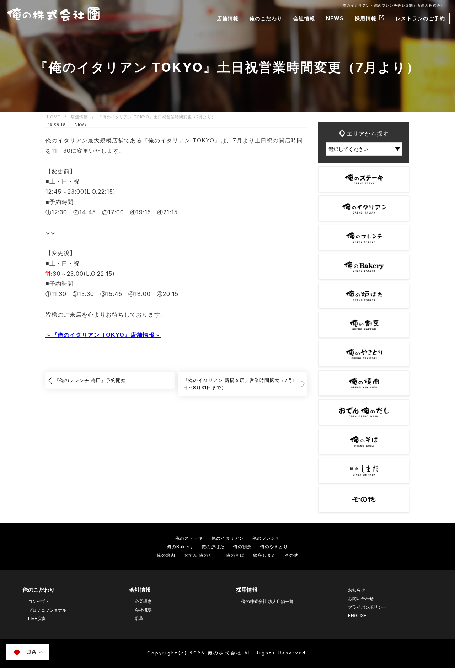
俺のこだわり (266, 18)
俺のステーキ (189, 538)
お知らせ (356, 590)
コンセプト (38, 601)
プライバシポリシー (367, 607)
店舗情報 (228, 18)
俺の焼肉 (166, 555)
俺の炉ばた (213, 546)
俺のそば (235, 555)
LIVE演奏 (37, 618)
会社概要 (143, 610)
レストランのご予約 (420, 18)
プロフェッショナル (47, 610)
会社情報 (304, 18)
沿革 (139, 618)
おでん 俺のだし (201, 555)
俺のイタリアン (228, 538)
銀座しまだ (264, 555)
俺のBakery (180, 546)
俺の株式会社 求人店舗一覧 (267, 601)
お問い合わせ (361, 598)
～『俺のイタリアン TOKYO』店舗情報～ (103, 334)
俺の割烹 (242, 546)
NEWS (335, 18)
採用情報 (366, 18)
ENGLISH (357, 615)
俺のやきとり (274, 546)
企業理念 (143, 601)
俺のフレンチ (266, 538)
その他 (292, 555)
